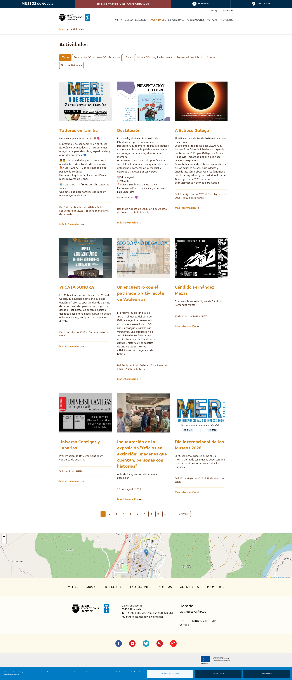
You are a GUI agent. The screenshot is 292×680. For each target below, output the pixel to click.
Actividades (158, 20)
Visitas (73, 587)
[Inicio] (74, 17)
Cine (128, 57)
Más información (69, 224)
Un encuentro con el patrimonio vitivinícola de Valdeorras (140, 293)
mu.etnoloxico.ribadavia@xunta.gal (142, 617)
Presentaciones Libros (190, 57)
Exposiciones (176, 20)
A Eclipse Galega (192, 131)
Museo (91, 587)
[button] (146, 552)
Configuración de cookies (170, 674)
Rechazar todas (218, 674)
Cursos (211, 57)
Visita (118, 20)
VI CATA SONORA (76, 287)
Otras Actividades (71, 65)
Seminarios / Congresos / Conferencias (97, 57)
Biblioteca (113, 587)
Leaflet (273, 577)
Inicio (62, 29)
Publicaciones (195, 20)
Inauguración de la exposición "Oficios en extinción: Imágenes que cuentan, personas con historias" (142, 454)
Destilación (129, 131)
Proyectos (226, 20)
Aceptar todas (266, 674)
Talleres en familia (78, 131)
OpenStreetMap (281, 577)
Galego (214, 11)
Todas (65, 57)
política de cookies (12, 674)
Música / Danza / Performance (154, 57)
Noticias (212, 20)
